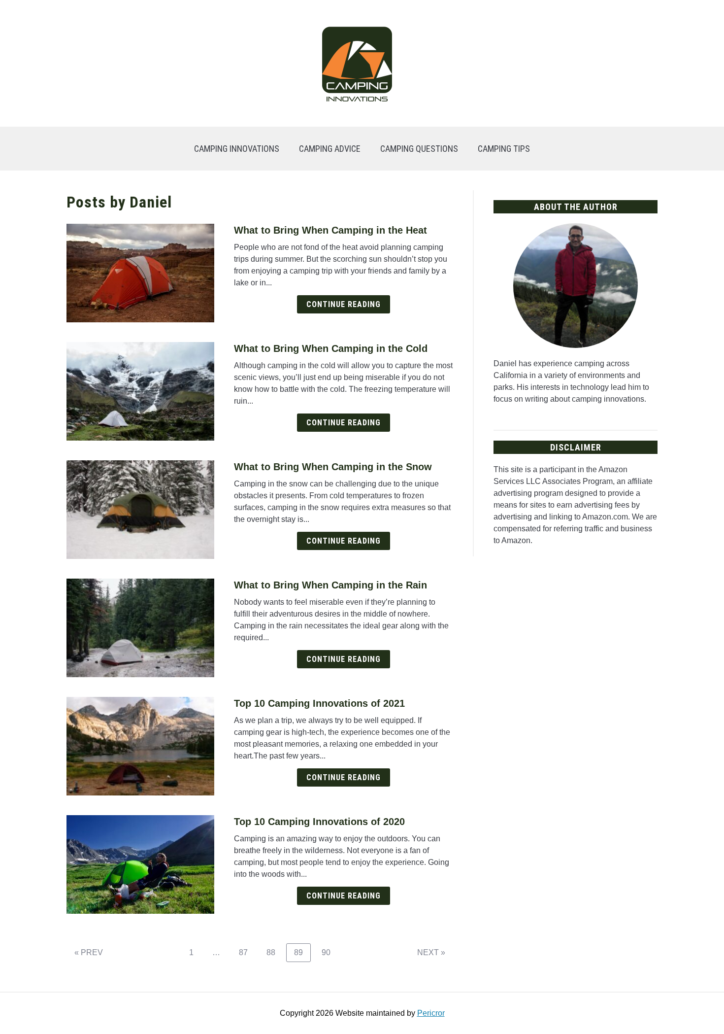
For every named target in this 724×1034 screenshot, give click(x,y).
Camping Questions (419, 148)
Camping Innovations (236, 148)
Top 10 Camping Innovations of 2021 (319, 703)
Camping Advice (330, 148)
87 (247, 952)
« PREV (88, 952)
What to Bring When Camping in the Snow (333, 466)
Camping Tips (504, 148)
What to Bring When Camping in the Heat (330, 230)
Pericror (431, 1013)
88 (274, 952)
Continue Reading (343, 304)
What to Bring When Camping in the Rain (330, 585)
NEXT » (431, 952)
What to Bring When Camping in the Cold (331, 348)
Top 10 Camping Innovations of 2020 (319, 821)
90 (329, 952)
